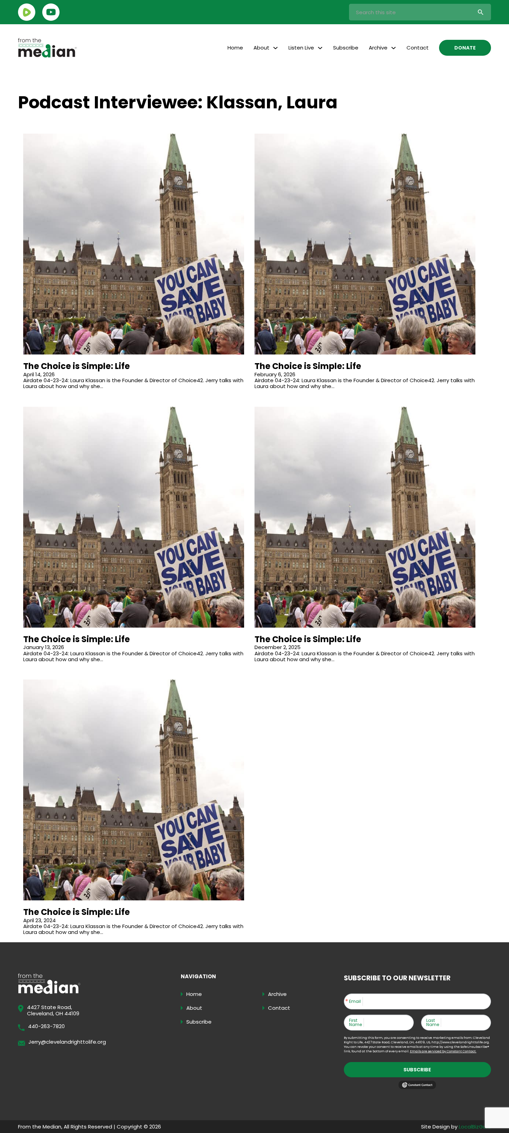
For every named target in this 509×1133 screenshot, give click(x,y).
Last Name (432, 1022)
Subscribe (345, 48)
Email (355, 1001)
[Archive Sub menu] (393, 48)
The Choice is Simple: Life (76, 366)
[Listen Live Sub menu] (320, 48)
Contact (418, 48)
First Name (355, 1022)
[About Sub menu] (275, 48)
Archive (378, 48)
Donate (465, 47)
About (261, 48)
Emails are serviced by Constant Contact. (443, 1051)
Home (235, 48)
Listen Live (301, 48)
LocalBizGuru (475, 1126)
